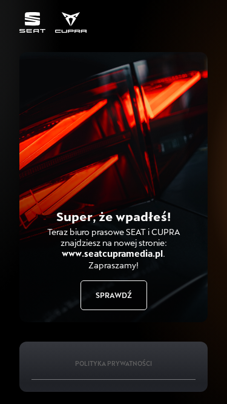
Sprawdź (114, 295)
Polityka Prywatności (113, 363)
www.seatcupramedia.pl (112, 253)
